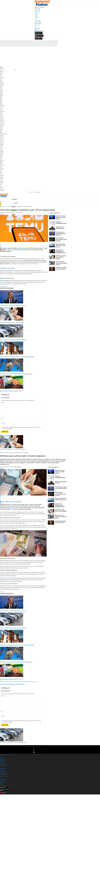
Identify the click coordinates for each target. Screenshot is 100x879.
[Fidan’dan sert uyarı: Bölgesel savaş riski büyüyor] (52, 219)
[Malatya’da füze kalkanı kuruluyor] (52, 230)
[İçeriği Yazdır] (0, 502)
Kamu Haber (37, 10)
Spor (36, 19)
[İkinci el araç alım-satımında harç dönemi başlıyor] (24, 331)
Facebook (37, 25)
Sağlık (36, 16)
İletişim (1, 782)
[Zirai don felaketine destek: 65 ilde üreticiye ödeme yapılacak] (24, 365)
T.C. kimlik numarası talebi (19, 249)
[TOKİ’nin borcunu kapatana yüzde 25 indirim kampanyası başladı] (24, 348)
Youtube (37, 29)
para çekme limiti (13, 507)
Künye (1, 783)
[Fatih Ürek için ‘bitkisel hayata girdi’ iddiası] (52, 270)
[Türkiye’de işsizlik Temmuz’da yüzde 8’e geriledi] (23, 681)
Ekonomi (36, 14)
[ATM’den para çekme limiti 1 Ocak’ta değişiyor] (24, 314)
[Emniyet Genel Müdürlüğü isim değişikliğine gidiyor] (52, 252)
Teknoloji (36, 17)
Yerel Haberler (38, 20)
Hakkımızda (2, 780)
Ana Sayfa (38, 7)
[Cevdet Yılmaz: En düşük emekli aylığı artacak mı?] (24, 297)
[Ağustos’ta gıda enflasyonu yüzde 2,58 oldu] (24, 382)
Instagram (38, 27)
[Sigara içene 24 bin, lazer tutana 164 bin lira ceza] (52, 247)
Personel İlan (37, 11)
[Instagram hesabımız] (36, 192)
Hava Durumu (3, 768)
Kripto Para (2, 770)
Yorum (3, 402)
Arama (42, 7)
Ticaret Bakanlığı (4, 280)
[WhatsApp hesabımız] (40, 192)
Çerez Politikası (3, 779)
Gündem (36, 13)
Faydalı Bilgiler (38, 22)
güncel (5, 286)
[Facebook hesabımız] (33, 192)
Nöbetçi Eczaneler (4, 773)
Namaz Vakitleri (3, 771)
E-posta (3, 422)
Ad (2, 418)
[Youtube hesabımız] (38, 192)
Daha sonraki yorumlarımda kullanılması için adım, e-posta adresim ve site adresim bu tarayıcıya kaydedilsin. (21, 428)
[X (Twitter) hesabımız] (35, 26)
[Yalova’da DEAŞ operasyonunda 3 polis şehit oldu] (52, 241)
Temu (23, 248)
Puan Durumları (3, 774)
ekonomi (2, 286)
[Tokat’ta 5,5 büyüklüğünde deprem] (52, 224)
